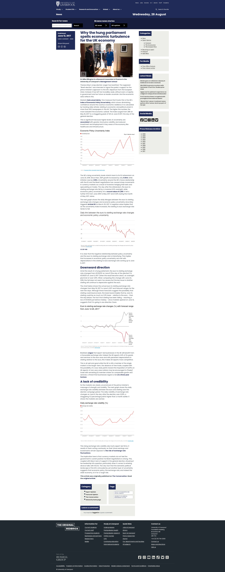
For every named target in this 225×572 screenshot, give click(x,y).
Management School (108, 82)
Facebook (62, 46)
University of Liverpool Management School (120, 497)
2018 (143, 149)
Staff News (145, 53)
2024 (143, 138)
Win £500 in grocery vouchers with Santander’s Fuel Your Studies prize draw (152, 87)
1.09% (95, 180)
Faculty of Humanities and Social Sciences (121, 493)
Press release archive (148, 68)
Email (59, 46)
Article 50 (92, 204)
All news (98, 25)
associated (84, 122)
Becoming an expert (148, 49)
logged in (95, 512)
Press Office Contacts (148, 66)
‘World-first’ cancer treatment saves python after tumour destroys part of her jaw (153, 103)
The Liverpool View (151, 47)
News (59, 15)
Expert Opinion (91, 492)
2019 (143, 147)
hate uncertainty (94, 100)
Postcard (145, 51)
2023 (143, 140)
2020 (144, 145)
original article (89, 478)
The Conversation (119, 476)
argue (90, 353)
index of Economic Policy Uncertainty (95, 102)
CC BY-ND (83, 249)
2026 (144, 134)
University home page (93, 500)
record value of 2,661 (115, 191)
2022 (143, 141)
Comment (148, 43)
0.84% (125, 178)
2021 (143, 143)
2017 (143, 151)
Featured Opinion (92, 494)
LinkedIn (65, 46)
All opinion (116, 25)
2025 (144, 136)
